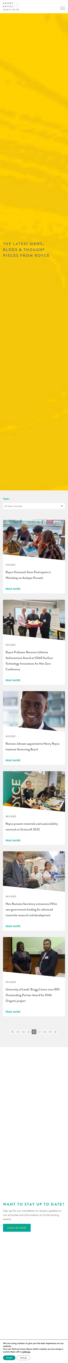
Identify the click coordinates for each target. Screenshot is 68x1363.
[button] (12, 1031)
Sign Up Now (16, 1228)
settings (26, 1352)
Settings (23, 1358)
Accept (9, 1358)
